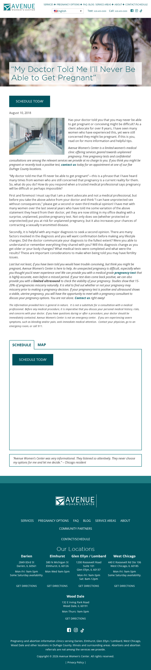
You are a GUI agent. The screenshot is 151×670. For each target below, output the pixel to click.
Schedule (21, 344)
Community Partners (75, 529)
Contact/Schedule (136, 4)
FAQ (85, 4)
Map (42, 344)
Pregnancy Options (68, 4)
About (119, 4)
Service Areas (103, 4)
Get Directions (26, 586)
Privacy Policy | (76, 662)
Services (49, 4)
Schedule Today (29, 101)
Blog (91, 4)
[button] (68, 10)
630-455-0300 (100, 11)
